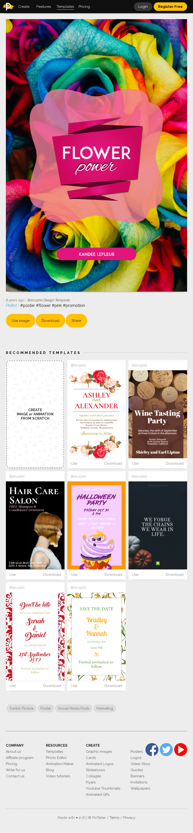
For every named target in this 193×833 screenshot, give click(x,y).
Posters (137, 751)
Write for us (15, 770)
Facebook (151, 749)
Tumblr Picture (21, 708)
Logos (136, 758)
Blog (50, 770)
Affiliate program (19, 758)
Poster (45, 708)
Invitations (139, 782)
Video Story (140, 764)
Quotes (137, 770)
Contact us (15, 776)
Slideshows (95, 770)
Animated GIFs (97, 794)
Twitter (166, 749)
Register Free (170, 6)
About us (13, 751)
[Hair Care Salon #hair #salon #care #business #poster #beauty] (35, 525)
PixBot (12, 305)
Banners (137, 776)
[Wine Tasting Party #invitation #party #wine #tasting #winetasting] (158, 414)
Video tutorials (58, 776)
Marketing (104, 708)
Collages (93, 776)
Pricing (11, 764)
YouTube (180, 749)
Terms (114, 818)
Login (143, 6)
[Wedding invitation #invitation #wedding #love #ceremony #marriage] (96, 414)
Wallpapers (140, 788)
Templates (54, 751)
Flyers (91, 782)
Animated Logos (99, 764)
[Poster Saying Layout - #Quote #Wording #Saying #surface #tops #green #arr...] (158, 525)
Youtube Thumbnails (103, 788)
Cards (91, 758)
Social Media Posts (73, 708)
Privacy (129, 818)
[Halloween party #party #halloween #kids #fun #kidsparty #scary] (96, 525)
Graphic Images (99, 751)
